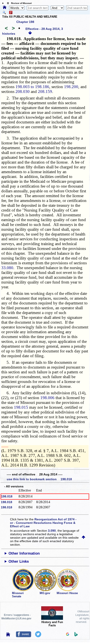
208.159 (45, 91)
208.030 (22, 91)
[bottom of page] (30, 33)
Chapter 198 (25, 22)
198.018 (6, 496)
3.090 (52, 530)
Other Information (24, 553)
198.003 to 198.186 (32, 86)
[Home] (5, 7)
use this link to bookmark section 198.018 (39, 479)
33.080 (7, 267)
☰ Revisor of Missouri (18, 3)
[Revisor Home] (8, 635)
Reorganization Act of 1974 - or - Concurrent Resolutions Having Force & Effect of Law (43, 523)
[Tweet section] (38, 636)
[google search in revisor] (67, 634)
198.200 (71, 86)
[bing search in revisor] (76, 635)
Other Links (18, 561)
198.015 (21, 407)
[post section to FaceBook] (23, 636)
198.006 (47, 397)
